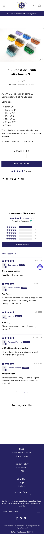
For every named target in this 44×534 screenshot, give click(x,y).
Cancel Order (21, 492)
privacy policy (21, 463)
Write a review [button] (22, 244)
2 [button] (20, 392)
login (21, 482)
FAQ (22, 471)
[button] (17, 171)
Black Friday (22, 456)
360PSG (30, 532)
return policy (22, 467)
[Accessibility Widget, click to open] (40, 267)
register (22, 486)
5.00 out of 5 (28, 218)
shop (21, 448)
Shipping (12, 84)
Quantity (22, 150)
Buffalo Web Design (18, 532)
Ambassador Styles (21, 452)
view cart (22, 479)
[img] (8, 261)
